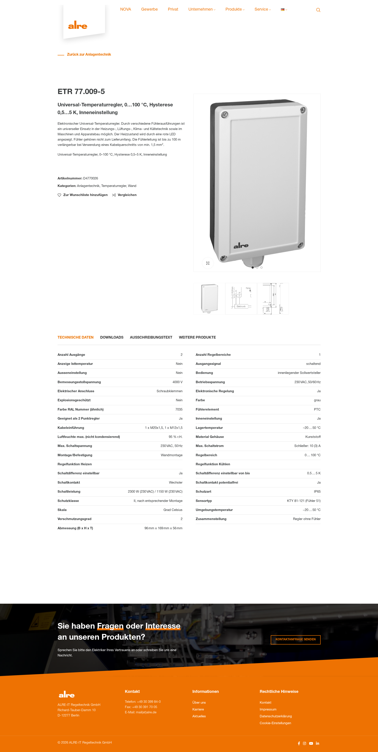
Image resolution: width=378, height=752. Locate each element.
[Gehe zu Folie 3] (261, 267)
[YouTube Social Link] (311, 744)
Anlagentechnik (88, 186)
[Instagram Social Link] (305, 744)
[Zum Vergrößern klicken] (207, 263)
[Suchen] (318, 10)
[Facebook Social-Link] (299, 744)
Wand (132, 186)
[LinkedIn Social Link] (317, 744)
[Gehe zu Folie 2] (257, 267)
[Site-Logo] (84, 10)
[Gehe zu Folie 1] (253, 267)
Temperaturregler (113, 186)
